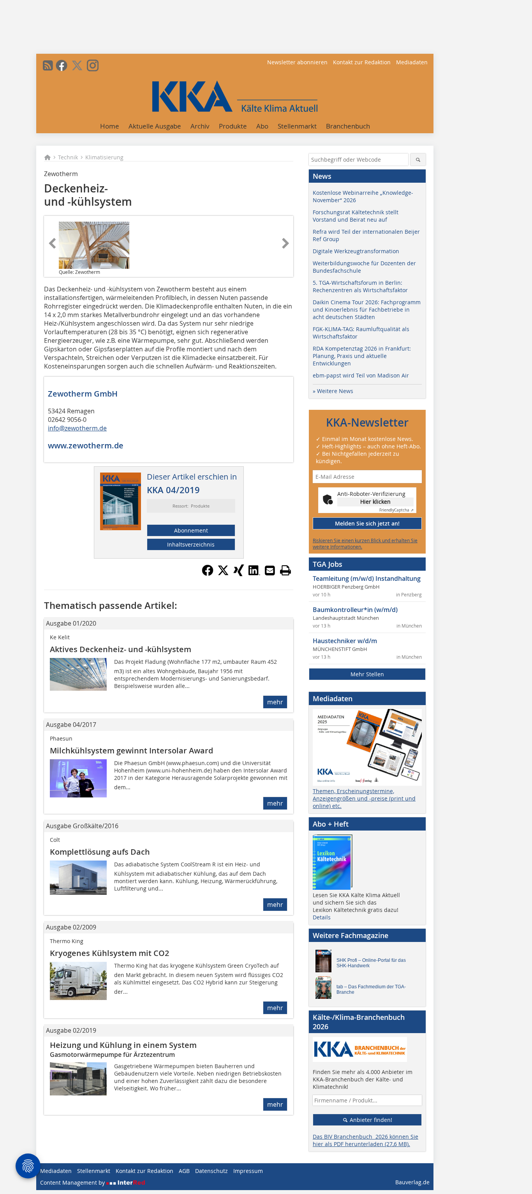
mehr (275, 702)
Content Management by (73, 1182)
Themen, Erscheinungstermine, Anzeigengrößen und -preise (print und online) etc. (364, 798)
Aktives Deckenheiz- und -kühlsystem (120, 649)
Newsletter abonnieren (297, 62)
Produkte (233, 126)
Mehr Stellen (367, 674)
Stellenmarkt (297, 126)
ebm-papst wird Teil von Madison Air (361, 375)
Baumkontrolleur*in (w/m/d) (355, 609)
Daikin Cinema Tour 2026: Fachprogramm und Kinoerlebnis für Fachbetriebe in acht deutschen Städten (367, 309)
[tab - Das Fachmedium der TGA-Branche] (326, 989)
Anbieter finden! (370, 1119)
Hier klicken (375, 501)
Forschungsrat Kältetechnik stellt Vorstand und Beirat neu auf (355, 215)
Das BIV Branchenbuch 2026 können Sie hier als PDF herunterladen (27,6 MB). (365, 1140)
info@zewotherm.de (77, 428)
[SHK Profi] (326, 963)
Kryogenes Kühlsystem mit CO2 (109, 953)
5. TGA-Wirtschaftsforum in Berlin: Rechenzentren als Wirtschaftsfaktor (360, 286)
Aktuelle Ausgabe (155, 126)
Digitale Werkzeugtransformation (356, 251)
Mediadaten (412, 62)
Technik (68, 157)
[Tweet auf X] (223, 574)
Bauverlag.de (412, 1182)
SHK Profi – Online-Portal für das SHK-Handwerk (371, 963)
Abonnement (191, 530)
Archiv (200, 126)
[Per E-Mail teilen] (270, 570)
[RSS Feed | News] (48, 65)
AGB (184, 1171)
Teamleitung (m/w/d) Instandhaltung (367, 578)
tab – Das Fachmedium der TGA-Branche (371, 989)
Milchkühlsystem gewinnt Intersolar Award (131, 750)
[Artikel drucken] (285, 570)
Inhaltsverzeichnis (191, 544)
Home (109, 126)
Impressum (248, 1171)
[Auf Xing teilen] (239, 574)
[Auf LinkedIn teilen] (254, 574)
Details (322, 917)
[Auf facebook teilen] (207, 574)
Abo (262, 126)
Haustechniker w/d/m (345, 641)
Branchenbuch (348, 126)
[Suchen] (418, 159)
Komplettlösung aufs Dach (100, 852)
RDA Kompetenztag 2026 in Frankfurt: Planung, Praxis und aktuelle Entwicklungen (362, 356)
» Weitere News (333, 391)
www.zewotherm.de (85, 445)
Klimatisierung (104, 157)
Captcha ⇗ (396, 510)
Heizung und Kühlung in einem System (123, 1045)
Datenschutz (211, 1171)
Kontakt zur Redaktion (362, 62)
